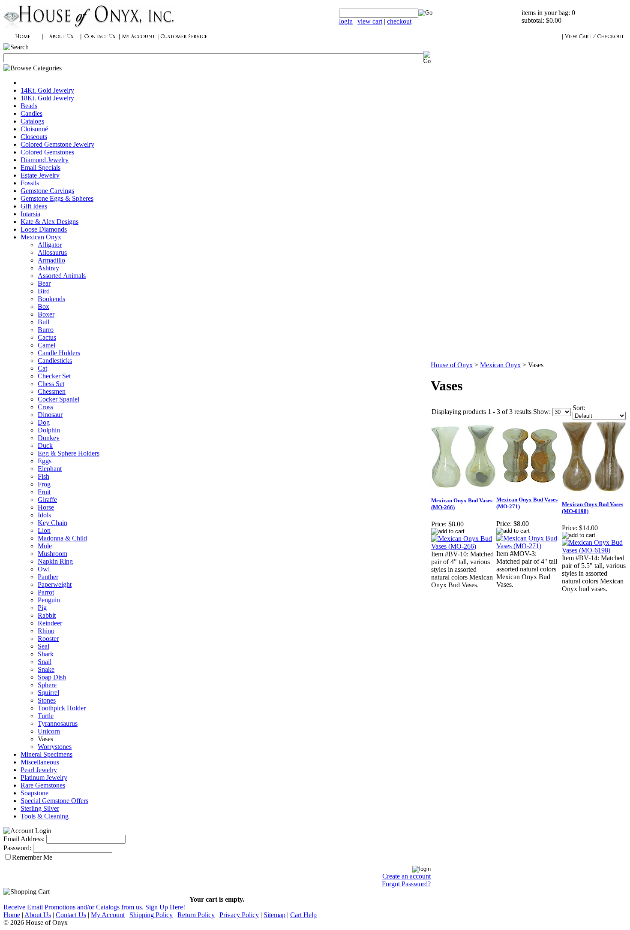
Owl (44, 569)
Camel (46, 345)
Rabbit (47, 615)
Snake (46, 669)
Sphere (47, 684)
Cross (45, 407)
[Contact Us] (100, 41)
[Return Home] (89, 27)
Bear (44, 283)
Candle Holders (59, 352)
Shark (46, 654)
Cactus (47, 337)
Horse (46, 507)
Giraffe (47, 499)
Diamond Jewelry (45, 159)
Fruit (44, 491)
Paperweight (55, 584)
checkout (399, 21)
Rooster (48, 638)
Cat (42, 368)
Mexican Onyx (41, 237)
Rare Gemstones (43, 785)
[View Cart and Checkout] (594, 41)
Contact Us (71, 914)
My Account (108, 914)
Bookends (51, 298)
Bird (44, 291)
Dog (44, 422)
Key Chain (52, 522)
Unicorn (49, 731)
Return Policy (196, 914)
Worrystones (55, 746)
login (346, 21)
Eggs (44, 461)
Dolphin (49, 430)
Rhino (46, 630)
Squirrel (48, 692)
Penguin (49, 600)
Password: (17, 847)
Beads (29, 105)
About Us (37, 914)
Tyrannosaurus (58, 723)
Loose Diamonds (44, 229)
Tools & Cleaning (45, 816)
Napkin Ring (55, 561)
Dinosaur (50, 414)
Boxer (46, 314)
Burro (46, 329)
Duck (45, 445)
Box (43, 306)
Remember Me (32, 857)
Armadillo (51, 260)
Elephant (50, 468)
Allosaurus (52, 252)
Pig (42, 607)
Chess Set (51, 383)
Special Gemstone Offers (54, 800)
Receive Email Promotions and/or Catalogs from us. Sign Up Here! (94, 907)
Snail (44, 661)
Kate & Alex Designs (49, 221)
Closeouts (34, 136)
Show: (542, 411)
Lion (44, 530)
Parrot (46, 592)
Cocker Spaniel (58, 399)
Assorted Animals (62, 275)
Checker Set (54, 376)
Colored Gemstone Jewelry (57, 144)
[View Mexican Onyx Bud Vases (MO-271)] (528, 546)
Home (11, 914)
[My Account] (138, 41)
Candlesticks (55, 360)
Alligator (50, 244)
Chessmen (52, 391)
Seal (43, 646)
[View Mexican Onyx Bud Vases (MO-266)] (463, 546)
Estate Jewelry (40, 175)
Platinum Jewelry (44, 777)
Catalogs (32, 121)
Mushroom (52, 553)
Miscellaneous (40, 762)
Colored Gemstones (47, 152)
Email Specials (40, 167)
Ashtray (48, 268)
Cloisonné (34, 129)
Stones (47, 700)
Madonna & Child (62, 538)
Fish (43, 476)
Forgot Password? (406, 884)
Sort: (579, 407)
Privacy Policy (239, 914)
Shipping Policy (151, 914)
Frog (44, 484)
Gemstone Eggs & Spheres (57, 198)
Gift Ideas (34, 206)
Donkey (49, 437)
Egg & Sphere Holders (68, 453)
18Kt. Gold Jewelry (47, 98)
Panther (48, 576)
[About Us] (61, 41)
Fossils (30, 183)
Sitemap (274, 914)
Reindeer (50, 623)
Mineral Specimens (46, 754)
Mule (45, 546)
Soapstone (34, 793)
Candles (31, 113)
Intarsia (30, 213)
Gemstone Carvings (47, 190)
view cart (369, 21)
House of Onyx (452, 364)
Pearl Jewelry (39, 769)
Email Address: (24, 838)
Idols (44, 515)
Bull (43, 322)
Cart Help (303, 914)
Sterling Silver (40, 808)
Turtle (46, 715)
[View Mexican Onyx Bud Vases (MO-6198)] (594, 550)
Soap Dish (52, 677)
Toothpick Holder (62, 708)
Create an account (406, 876)
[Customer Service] (183, 41)
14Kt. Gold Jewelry (47, 90)
